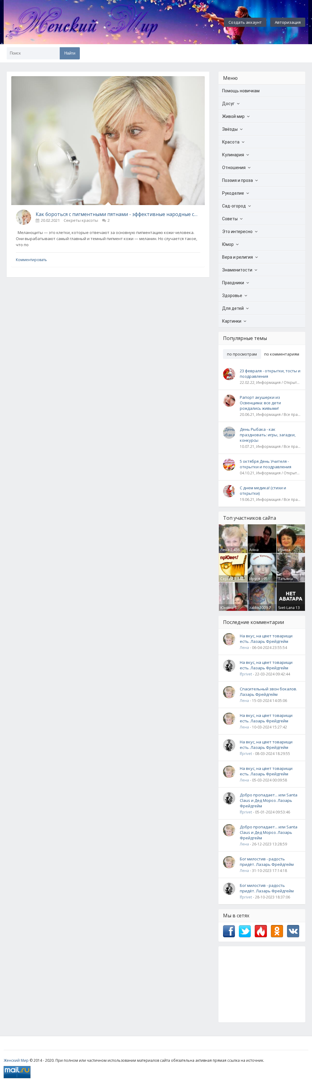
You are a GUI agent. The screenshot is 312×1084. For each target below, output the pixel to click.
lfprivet (246, 674)
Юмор (228, 244)
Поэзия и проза (237, 180)
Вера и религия (237, 257)
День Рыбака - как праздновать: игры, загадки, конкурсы (268, 435)
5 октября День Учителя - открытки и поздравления (265, 464)
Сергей (226, 578)
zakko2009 (258, 607)
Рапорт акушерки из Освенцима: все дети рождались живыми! (260, 403)
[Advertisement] (261, 984)
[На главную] (98, 22)
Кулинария (233, 154)
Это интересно (237, 231)
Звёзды (230, 129)
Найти (69, 53)
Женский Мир (16, 1060)
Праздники (233, 282)
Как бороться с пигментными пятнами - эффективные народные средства (118, 214)
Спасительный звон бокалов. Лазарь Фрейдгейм (268, 691)
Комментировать (31, 259)
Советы (230, 218)
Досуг (228, 103)
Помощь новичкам (241, 90)
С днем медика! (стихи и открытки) (263, 490)
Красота (230, 142)
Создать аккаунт (245, 22)
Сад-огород (234, 206)
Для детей (233, 308)
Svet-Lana (286, 607)
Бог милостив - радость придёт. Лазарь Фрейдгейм (267, 861)
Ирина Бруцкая (285, 552)
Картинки (231, 321)
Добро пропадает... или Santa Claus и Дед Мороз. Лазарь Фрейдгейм (268, 800)
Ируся (254, 578)
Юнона (227, 607)
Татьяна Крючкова (287, 581)
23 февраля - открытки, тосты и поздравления (270, 373)
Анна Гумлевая (257, 552)
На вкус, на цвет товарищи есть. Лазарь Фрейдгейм (266, 638)
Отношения (234, 167)
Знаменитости (237, 269)
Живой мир (233, 116)
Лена (224, 549)
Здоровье (232, 295)
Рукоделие (233, 193)
